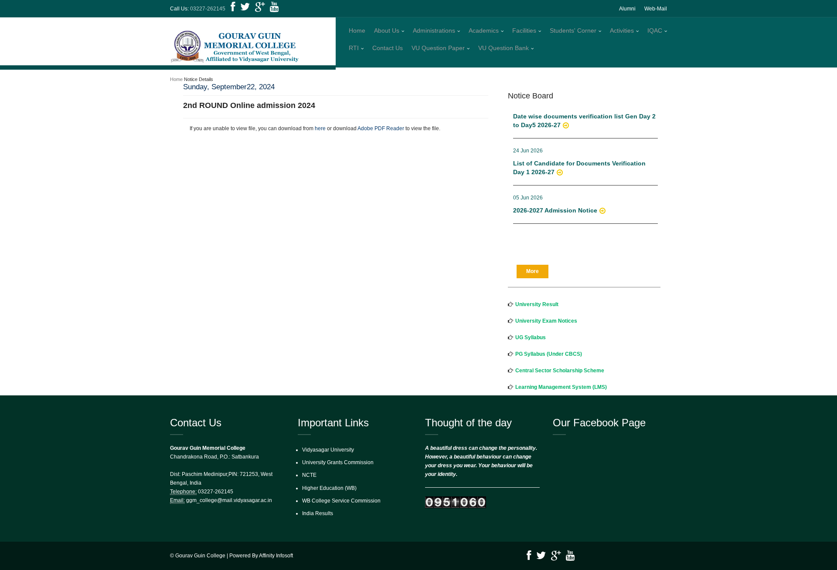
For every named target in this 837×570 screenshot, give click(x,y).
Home (357, 30)
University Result (536, 304)
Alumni (627, 9)
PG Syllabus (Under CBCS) (548, 354)
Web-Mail (655, 9)
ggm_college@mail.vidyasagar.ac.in (229, 500)
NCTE (309, 475)
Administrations (434, 30)
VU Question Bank (503, 47)
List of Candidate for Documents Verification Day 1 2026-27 (579, 163)
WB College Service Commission (341, 501)
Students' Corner (573, 30)
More (532, 271)
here (320, 128)
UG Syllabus (530, 337)
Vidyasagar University (328, 450)
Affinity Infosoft (276, 556)
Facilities (524, 30)
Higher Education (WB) (329, 488)
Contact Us (387, 47)
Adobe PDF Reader (380, 128)
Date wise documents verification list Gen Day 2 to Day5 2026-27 (584, 116)
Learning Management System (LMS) (561, 387)
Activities (622, 30)
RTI (354, 47)
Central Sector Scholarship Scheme (559, 371)
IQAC (654, 30)
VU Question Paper (438, 47)
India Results (317, 513)
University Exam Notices (546, 321)
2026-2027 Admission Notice (555, 205)
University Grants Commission (338, 462)
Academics (484, 30)
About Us (386, 30)
